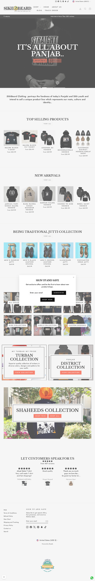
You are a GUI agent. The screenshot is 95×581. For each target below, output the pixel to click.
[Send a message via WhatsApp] (92, 578)
